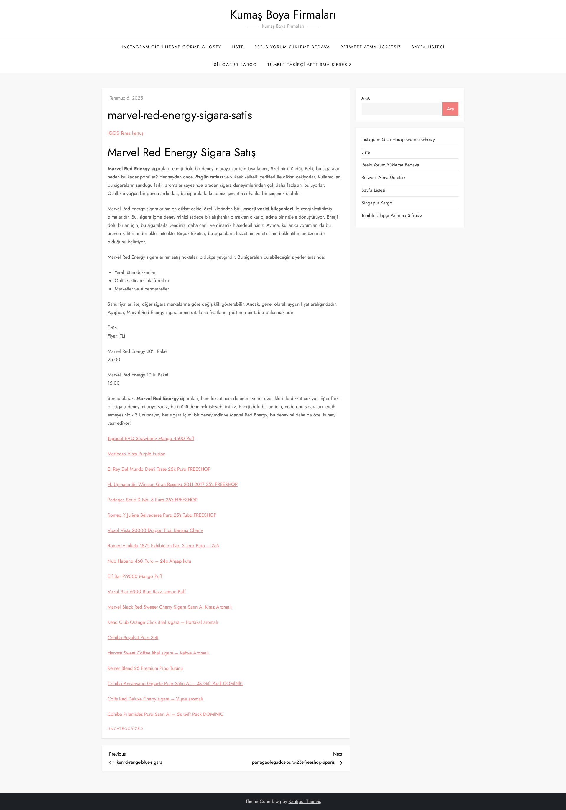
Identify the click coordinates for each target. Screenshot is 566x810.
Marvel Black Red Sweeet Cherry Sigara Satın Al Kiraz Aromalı (170, 607)
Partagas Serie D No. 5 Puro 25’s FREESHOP (153, 499)
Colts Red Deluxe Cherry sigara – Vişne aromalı (155, 698)
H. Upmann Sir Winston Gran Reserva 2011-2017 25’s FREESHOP (173, 484)
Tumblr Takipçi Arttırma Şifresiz (309, 64)
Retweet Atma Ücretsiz (370, 47)
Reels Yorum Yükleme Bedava (292, 47)
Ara (365, 98)
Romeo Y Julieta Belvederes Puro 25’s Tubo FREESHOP (162, 515)
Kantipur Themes (305, 801)
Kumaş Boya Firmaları (283, 14)
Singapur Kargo (235, 64)
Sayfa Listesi (428, 47)
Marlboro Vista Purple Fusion (136, 453)
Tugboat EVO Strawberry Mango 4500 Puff (151, 438)
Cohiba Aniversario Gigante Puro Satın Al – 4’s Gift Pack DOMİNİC (175, 683)
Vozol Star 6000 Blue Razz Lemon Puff (147, 591)
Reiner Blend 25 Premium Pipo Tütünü (145, 668)
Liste (238, 47)
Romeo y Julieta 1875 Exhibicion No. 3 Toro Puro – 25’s (163, 545)
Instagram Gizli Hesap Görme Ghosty (171, 47)
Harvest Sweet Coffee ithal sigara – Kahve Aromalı (158, 652)
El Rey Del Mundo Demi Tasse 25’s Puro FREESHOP (159, 469)
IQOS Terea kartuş (125, 133)
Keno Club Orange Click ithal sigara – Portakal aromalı (163, 622)
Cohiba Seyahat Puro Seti (133, 637)
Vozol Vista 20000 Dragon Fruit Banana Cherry (155, 530)
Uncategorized (125, 729)
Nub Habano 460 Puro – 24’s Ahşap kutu (149, 561)
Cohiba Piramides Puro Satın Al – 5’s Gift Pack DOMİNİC (165, 714)
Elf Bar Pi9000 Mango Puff (135, 576)
